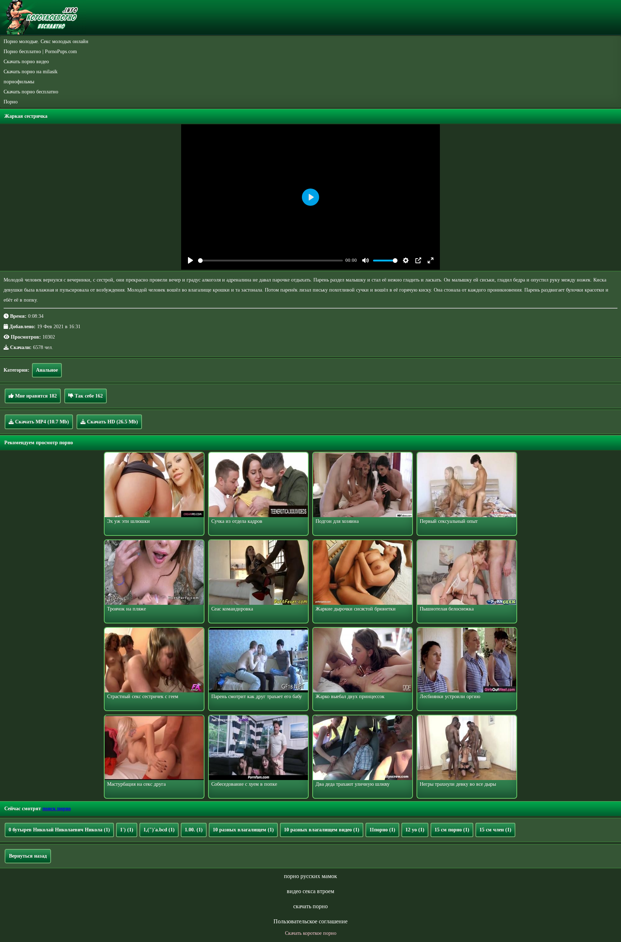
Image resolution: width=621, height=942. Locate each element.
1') (126, 829)
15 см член (495, 829)
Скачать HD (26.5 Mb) (112, 421)
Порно (11, 102)
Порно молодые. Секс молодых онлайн (46, 41)
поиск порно (56, 808)
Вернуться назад (28, 856)
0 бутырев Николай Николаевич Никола (59, 829)
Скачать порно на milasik (31, 71)
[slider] (270, 260)
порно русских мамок (310, 876)
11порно (382, 829)
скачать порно (310, 906)
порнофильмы (19, 81)
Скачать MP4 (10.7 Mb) (41, 421)
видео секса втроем (310, 891)
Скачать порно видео (26, 61)
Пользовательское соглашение (310, 921)
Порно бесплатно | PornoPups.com (40, 51)
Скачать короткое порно (310, 933)
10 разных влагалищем (243, 829)
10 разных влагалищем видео (321, 829)
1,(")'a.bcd (159, 829)
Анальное (47, 370)
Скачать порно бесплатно (31, 91)
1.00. (194, 829)
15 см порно (451, 829)
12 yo (414, 829)
